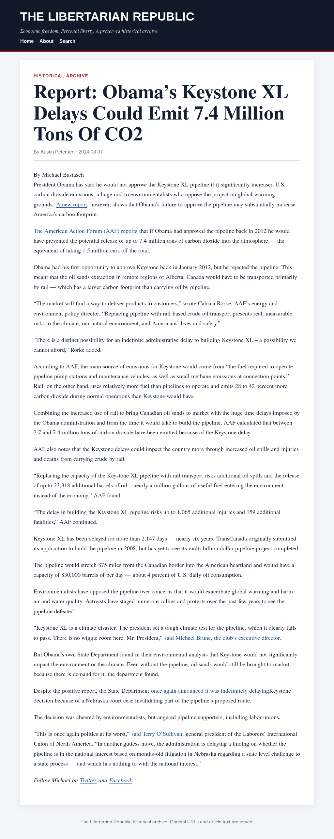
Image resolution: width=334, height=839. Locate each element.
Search (67, 41)
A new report (71, 204)
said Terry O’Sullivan (156, 733)
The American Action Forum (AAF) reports (85, 230)
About (46, 41)
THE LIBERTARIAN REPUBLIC (107, 16)
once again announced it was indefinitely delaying (210, 690)
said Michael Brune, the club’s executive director (222, 637)
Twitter (88, 780)
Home (27, 41)
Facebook (120, 780)
